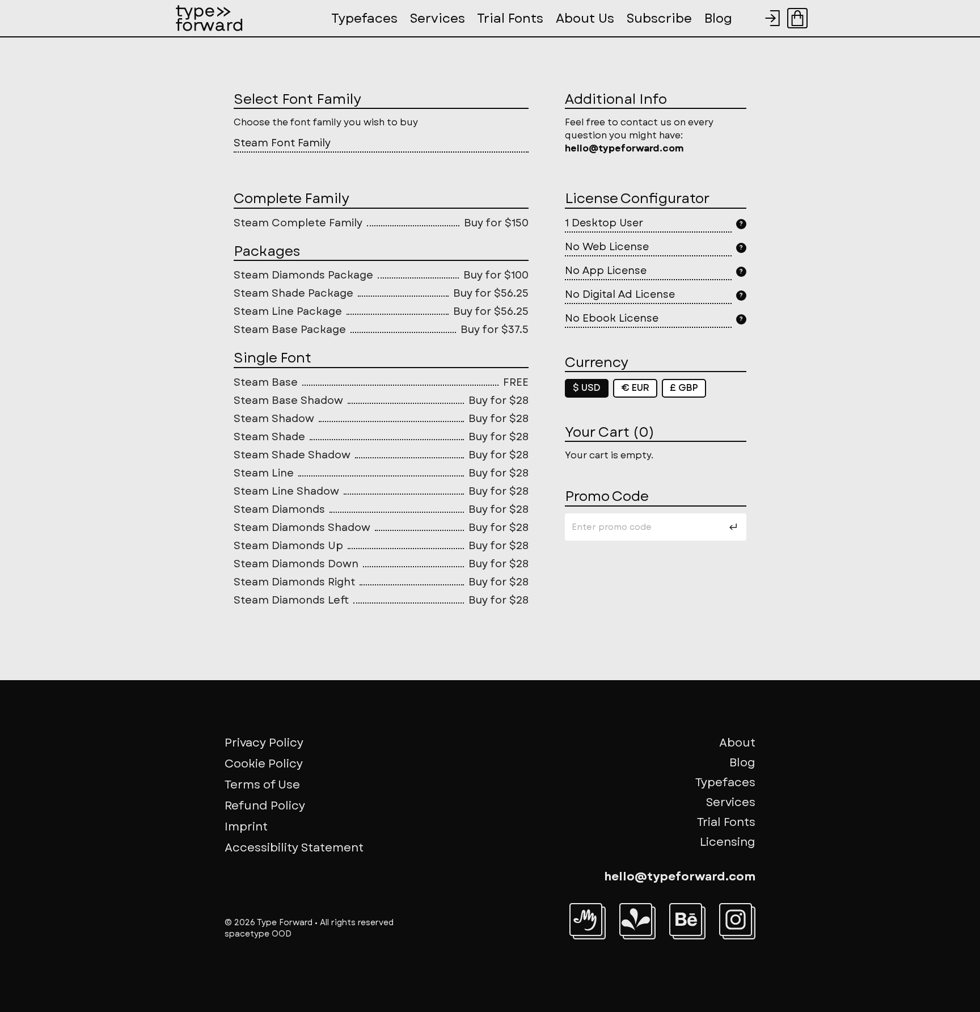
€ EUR (635, 387)
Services (730, 802)
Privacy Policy (264, 743)
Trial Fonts (726, 822)
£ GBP (684, 387)
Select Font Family (297, 99)
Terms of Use (262, 785)
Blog (742, 762)
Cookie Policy (264, 764)
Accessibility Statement (294, 848)
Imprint (246, 827)
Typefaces (725, 782)
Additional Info (616, 99)
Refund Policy (265, 806)
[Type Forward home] (209, 18)
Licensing (727, 842)
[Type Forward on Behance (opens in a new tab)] (685, 919)
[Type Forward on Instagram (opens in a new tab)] (735, 919)
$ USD (587, 387)
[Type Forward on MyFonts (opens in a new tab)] (585, 919)
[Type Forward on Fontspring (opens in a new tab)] (635, 919)
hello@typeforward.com (679, 876)
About (737, 743)
